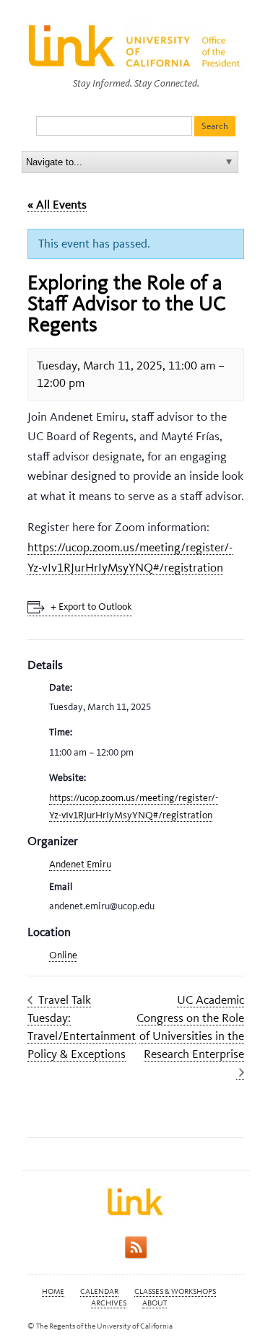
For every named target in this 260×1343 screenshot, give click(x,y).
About (154, 1303)
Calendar (99, 1291)
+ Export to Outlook (91, 606)
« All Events (57, 204)
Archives (108, 1303)
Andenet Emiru (80, 864)
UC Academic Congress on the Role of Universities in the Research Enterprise (190, 1026)
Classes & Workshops (175, 1291)
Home (53, 1291)
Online (63, 955)
